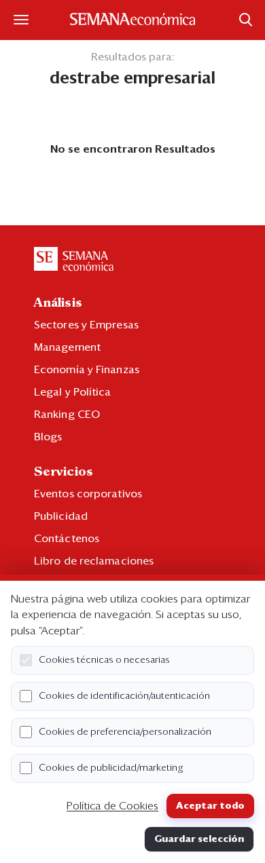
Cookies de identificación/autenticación (124, 696)
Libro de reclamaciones (94, 561)
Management (67, 347)
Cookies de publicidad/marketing (111, 768)
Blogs (48, 437)
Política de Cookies (112, 806)
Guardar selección (199, 839)
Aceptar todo (210, 806)
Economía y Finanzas (86, 369)
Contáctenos (66, 538)
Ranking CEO (67, 414)
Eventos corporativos (88, 493)
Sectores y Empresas (86, 325)
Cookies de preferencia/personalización (125, 732)
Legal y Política (72, 392)
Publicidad (61, 516)
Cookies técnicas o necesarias (104, 660)
